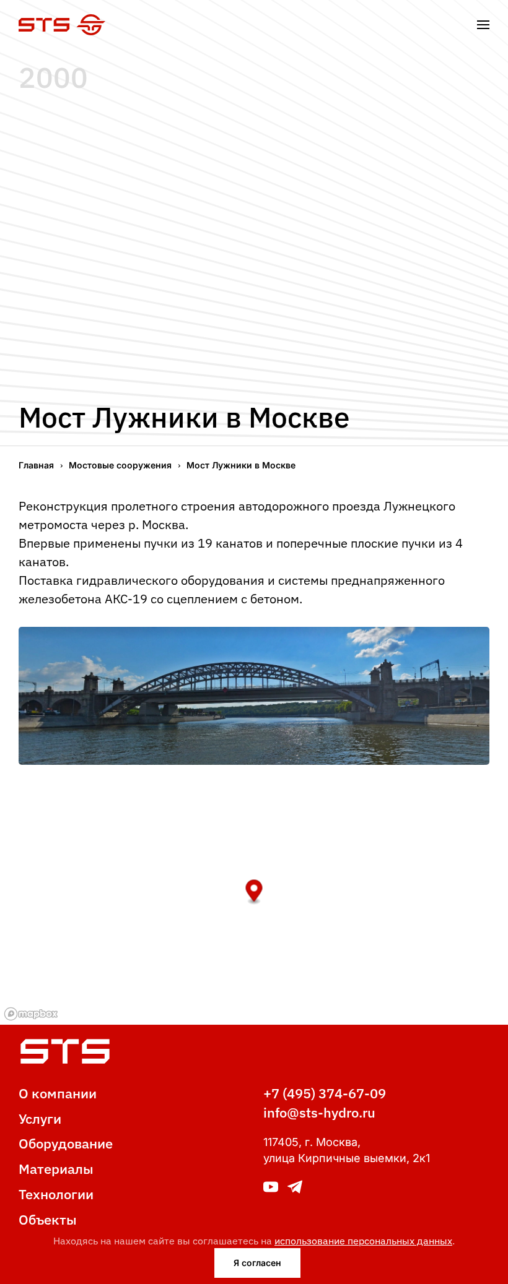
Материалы (56, 1169)
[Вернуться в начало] (62, 25)
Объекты (48, 1219)
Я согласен (257, 1262)
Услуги (40, 1118)
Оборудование (66, 1143)
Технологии (56, 1194)
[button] (483, 25)
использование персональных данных (363, 1240)
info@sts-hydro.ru (319, 1112)
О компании (58, 1093)
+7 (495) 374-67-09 (324, 1093)
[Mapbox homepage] (31, 1014)
